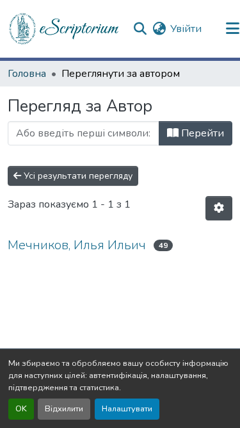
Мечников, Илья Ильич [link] (77, 245)
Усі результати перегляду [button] (76, 176)
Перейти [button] (201, 133)
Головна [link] (27, 74)
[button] (65, 29)
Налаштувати (127, 409)
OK (21, 409)
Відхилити (64, 409)
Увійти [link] (186, 29)
